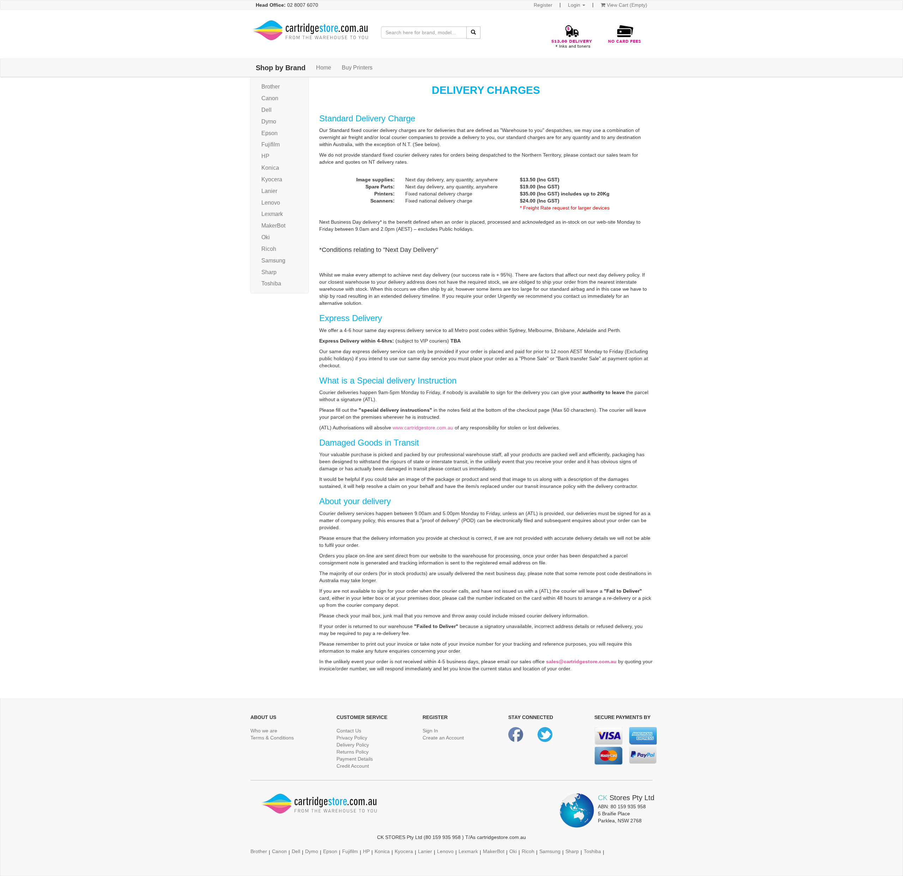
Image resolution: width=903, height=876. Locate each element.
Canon (269, 98)
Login (575, 5)
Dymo (268, 122)
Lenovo (270, 203)
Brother (270, 87)
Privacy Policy (352, 738)
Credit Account (353, 766)
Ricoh (268, 249)
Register (543, 5)
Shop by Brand (280, 68)
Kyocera (271, 179)
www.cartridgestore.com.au (423, 427)
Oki (265, 237)
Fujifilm (270, 144)
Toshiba (271, 283)
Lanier (269, 191)
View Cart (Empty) (626, 5)
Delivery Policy (353, 745)
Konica (270, 168)
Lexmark (272, 214)
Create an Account (443, 738)
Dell (266, 110)
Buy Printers (357, 68)
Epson (269, 133)
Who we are (263, 730)
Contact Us (349, 730)
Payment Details (355, 759)
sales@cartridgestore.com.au (581, 661)
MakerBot (273, 226)
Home (323, 68)
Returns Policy (353, 752)
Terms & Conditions (272, 738)
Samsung (273, 261)
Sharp (269, 272)
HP (265, 156)
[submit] (473, 32)
